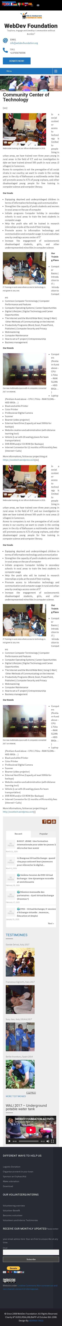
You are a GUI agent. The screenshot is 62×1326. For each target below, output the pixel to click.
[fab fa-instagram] (32, 5)
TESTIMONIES (16, 935)
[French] (11, 3)
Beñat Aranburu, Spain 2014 (19, 1056)
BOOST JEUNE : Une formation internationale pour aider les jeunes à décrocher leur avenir (36, 845)
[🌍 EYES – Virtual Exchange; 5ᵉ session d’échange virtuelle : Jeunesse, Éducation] (10, 916)
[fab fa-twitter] (26, 5)
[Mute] (47, 1141)
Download (8, 1186)
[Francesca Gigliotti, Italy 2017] (20, 999)
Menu (9, 71)
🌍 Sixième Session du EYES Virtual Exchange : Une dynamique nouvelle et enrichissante (35, 878)
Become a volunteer (12, 1215)
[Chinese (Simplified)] (4, 3)
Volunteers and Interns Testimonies (20, 1220)
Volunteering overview (14, 1205)
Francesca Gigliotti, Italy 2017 (20, 981)
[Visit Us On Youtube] (53, 823)
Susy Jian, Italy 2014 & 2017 (19, 1019)
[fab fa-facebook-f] (19, 5)
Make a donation (11, 1181)
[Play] (9, 1141)
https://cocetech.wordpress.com (19, 459)
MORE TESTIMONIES (16, 1096)
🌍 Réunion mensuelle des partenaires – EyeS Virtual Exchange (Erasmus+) (35, 895)
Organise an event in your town (18, 1171)
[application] (31, 1130)
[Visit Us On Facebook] (44, 823)
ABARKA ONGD (36, 1320)
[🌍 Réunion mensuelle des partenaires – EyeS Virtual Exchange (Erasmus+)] (10, 899)
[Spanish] (30, 3)
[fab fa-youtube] (38, 5)
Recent (18, 833)
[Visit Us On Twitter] (49, 823)
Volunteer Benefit (11, 1210)
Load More (31, 1093)
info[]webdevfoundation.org (24, 43)
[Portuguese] (23, 3)
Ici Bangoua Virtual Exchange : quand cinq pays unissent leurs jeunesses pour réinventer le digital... (36, 861)
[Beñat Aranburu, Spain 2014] (20, 1074)
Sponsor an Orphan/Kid (14, 1176)
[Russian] (26, 3)
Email (5, 1248)
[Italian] (19, 3)
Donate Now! (16, 61)
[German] (15, 3)
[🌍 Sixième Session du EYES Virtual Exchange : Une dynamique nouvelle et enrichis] (10, 882)
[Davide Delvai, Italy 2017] (20, 962)
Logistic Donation (11, 1166)
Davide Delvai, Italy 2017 (17, 944)
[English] (8, 3)
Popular (44, 833)
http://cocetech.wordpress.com (18, 811)
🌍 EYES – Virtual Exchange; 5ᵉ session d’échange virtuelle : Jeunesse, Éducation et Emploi (36, 912)
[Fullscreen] (52, 1141)
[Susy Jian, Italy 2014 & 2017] (20, 1037)
